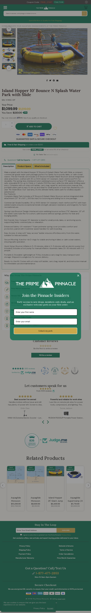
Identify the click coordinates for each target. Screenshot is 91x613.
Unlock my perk (45, 331)
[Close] (78, 275)
